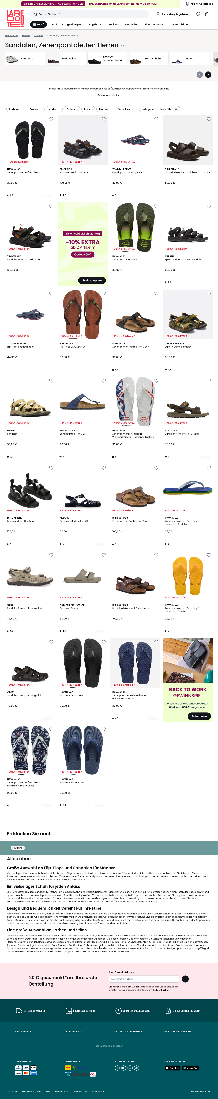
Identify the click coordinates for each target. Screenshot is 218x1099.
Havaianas (18, 847)
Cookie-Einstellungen (79, 1091)
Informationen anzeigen (109, 1046)
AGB (48, 1091)
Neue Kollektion (180, 24)
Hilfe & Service (23, 1031)
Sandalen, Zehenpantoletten (63, 35)
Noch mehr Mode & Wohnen (177, 1031)
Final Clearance (154, 24)
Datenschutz (59, 1091)
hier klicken (162, 989)
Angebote (95, 24)
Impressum (12, 1091)
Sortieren (14, 109)
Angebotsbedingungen (31, 1091)
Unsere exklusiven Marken (128, 1031)
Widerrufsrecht (98, 1091)
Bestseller (131, 24)
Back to (113, 24)
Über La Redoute (73, 1031)
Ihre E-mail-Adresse (122, 972)
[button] (207, 14)
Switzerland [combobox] (201, 1091)
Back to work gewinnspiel (67, 24)
